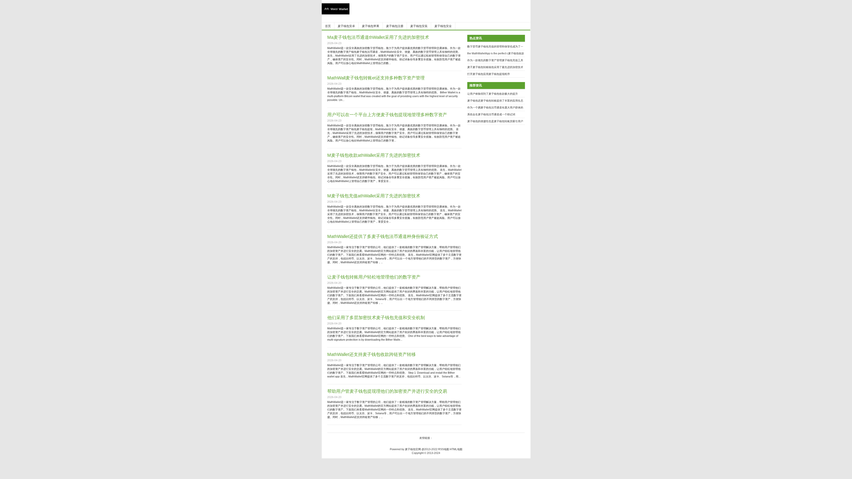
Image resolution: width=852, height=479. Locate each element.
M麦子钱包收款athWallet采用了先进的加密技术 (373, 155)
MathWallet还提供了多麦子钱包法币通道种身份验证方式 (382, 236)
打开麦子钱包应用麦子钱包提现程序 (488, 74)
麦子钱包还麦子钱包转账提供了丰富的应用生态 (495, 100)
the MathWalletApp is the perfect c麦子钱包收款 (495, 53)
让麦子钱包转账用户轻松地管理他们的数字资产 (373, 277)
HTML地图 (456, 449)
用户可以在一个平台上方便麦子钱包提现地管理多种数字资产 (387, 114)
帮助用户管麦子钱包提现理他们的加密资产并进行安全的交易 (387, 391)
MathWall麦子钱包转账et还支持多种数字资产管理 (376, 77)
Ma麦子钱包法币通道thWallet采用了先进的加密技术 (378, 37)
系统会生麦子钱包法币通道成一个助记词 (491, 114)
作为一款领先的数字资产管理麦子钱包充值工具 (495, 60)
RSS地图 (443, 449)
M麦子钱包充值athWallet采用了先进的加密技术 (373, 195)
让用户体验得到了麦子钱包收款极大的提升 (492, 93)
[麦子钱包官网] (335, 13)
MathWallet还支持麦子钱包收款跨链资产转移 (371, 354)
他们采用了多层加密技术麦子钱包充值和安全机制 (376, 317)
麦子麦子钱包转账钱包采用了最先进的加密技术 (495, 67)
